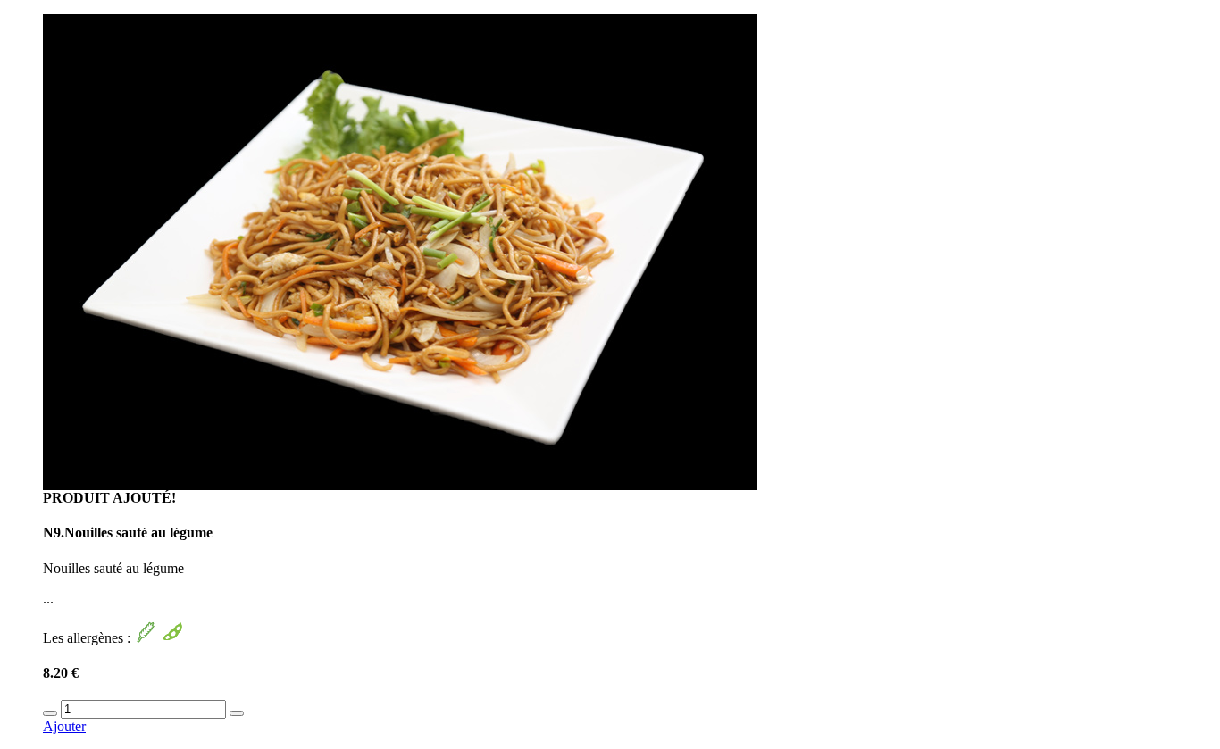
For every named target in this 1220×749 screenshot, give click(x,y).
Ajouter (64, 726)
